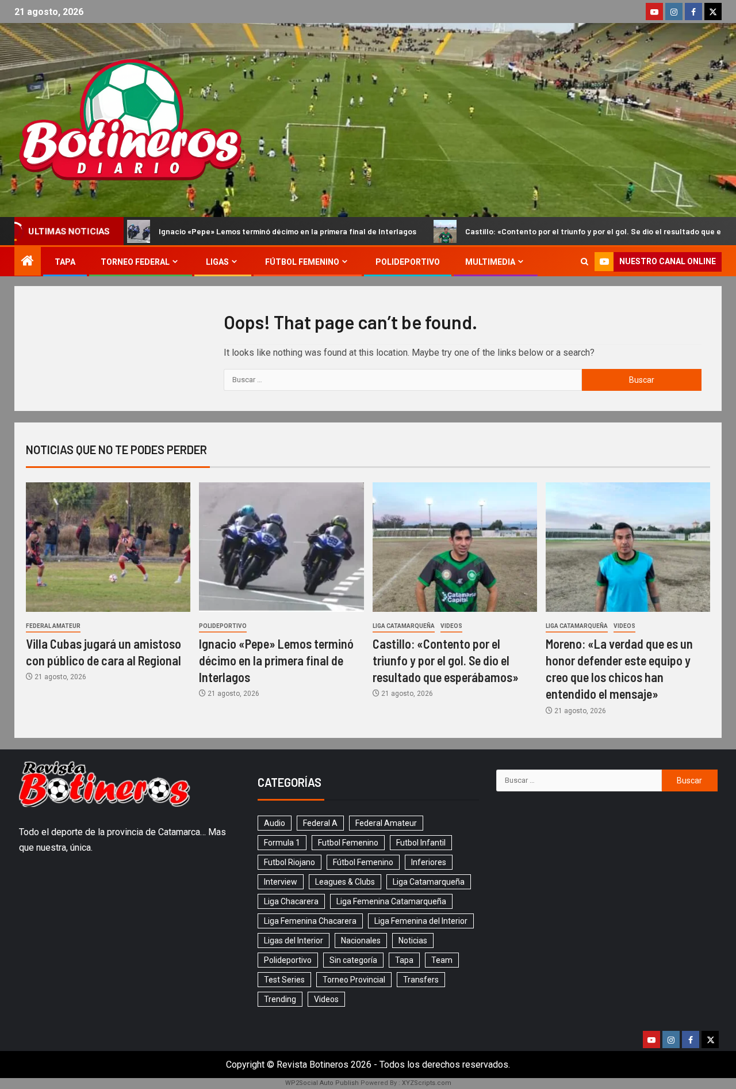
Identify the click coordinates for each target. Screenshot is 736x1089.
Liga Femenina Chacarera (310, 921)
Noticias (412, 940)
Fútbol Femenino (302, 261)
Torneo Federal (135, 261)
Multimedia (490, 261)
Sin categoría (353, 960)
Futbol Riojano (289, 862)
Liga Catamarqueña (404, 626)
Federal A (320, 823)
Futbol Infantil (421, 842)
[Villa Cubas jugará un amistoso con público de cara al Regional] (108, 547)
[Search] (584, 261)
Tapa (65, 261)
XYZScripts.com (426, 1083)
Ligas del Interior (293, 940)
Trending (280, 999)
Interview (280, 881)
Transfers (421, 979)
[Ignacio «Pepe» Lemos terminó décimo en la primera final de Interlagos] (281, 547)
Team (442, 960)
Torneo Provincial (354, 979)
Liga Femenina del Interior (420, 921)
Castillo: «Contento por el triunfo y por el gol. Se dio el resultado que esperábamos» (573, 231)
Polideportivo (407, 261)
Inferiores (428, 862)
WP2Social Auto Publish (322, 1083)
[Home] (27, 262)
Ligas (217, 261)
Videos (451, 626)
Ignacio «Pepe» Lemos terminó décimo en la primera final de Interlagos (243, 231)
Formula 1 (282, 842)
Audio (274, 823)
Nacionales (361, 940)
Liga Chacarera (291, 901)
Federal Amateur (53, 626)
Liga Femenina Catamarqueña (391, 901)
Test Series (284, 979)
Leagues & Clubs (345, 881)
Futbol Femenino (348, 842)
